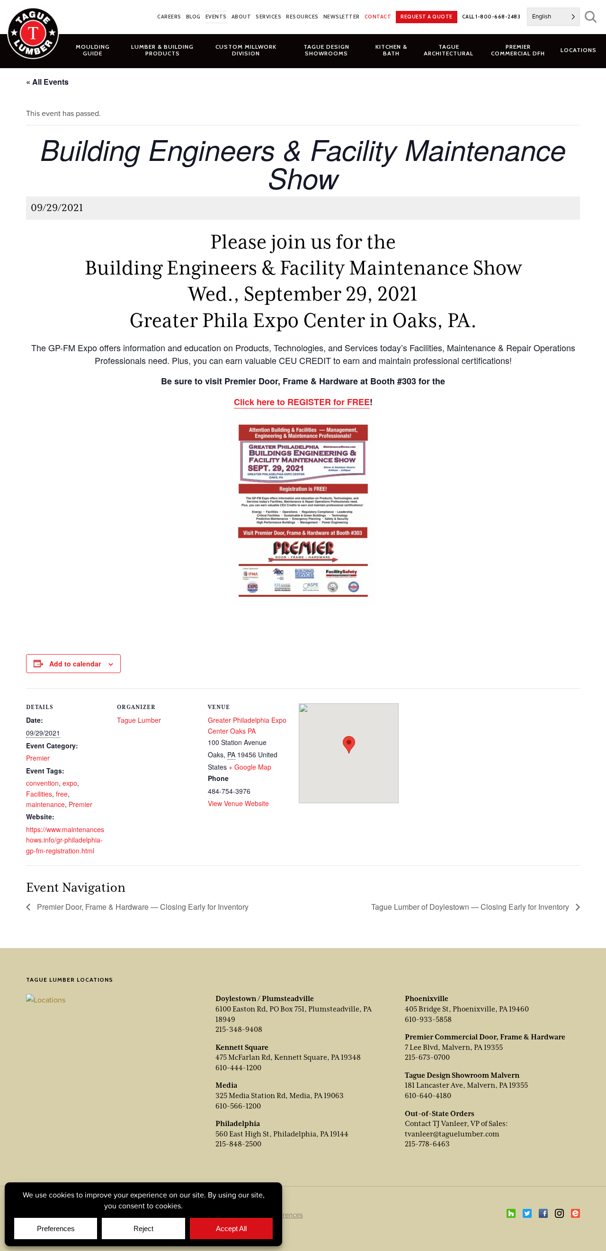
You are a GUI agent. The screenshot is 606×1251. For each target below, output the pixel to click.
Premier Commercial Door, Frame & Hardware (485, 1037)
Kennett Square (241, 1047)
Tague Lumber (139, 720)
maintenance (45, 804)
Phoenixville (426, 998)
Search (591, 17)
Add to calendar (75, 663)
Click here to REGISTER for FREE (302, 402)
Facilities (39, 794)
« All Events (47, 81)
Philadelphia (237, 1123)
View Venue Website (238, 803)
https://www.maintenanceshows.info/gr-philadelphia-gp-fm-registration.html (65, 840)
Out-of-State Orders (439, 1113)
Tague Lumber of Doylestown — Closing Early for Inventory (471, 906)
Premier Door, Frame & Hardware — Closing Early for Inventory (142, 906)
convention (42, 783)
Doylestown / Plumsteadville (264, 998)
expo (69, 783)
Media (226, 1085)
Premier (38, 758)
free (62, 794)
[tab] (162, 50)
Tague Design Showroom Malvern (462, 1075)
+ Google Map (250, 767)
